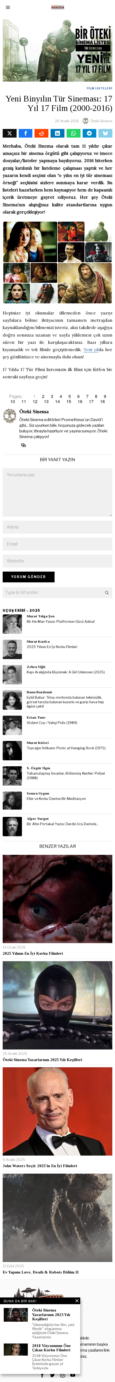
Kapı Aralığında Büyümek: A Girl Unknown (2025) (66, 672)
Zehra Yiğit (36, 667)
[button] (107, 592)
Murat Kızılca (38, 641)
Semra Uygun (38, 793)
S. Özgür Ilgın (38, 768)
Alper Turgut (38, 819)
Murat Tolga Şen (41, 616)
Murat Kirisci (38, 743)
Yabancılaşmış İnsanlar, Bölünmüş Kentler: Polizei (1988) (66, 775)
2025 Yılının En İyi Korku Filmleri (52, 647)
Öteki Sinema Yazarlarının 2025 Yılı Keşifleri (42, 1060)
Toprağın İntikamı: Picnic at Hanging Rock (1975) (66, 748)
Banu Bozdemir (39, 692)
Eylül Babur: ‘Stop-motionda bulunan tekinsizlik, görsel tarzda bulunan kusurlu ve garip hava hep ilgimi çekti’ (65, 701)
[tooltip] (10, 133)
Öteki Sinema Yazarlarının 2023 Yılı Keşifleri (51, 1314)
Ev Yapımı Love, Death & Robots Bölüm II (41, 1272)
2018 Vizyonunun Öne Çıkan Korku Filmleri (51, 1347)
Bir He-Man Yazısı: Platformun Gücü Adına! (61, 622)
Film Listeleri (99, 88)
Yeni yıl (91, 349)
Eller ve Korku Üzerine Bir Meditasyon (56, 799)
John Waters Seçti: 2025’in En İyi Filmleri (40, 1166)
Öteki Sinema (101, 121)
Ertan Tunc (36, 717)
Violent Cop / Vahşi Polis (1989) (52, 723)
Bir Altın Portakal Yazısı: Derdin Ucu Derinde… (63, 824)
